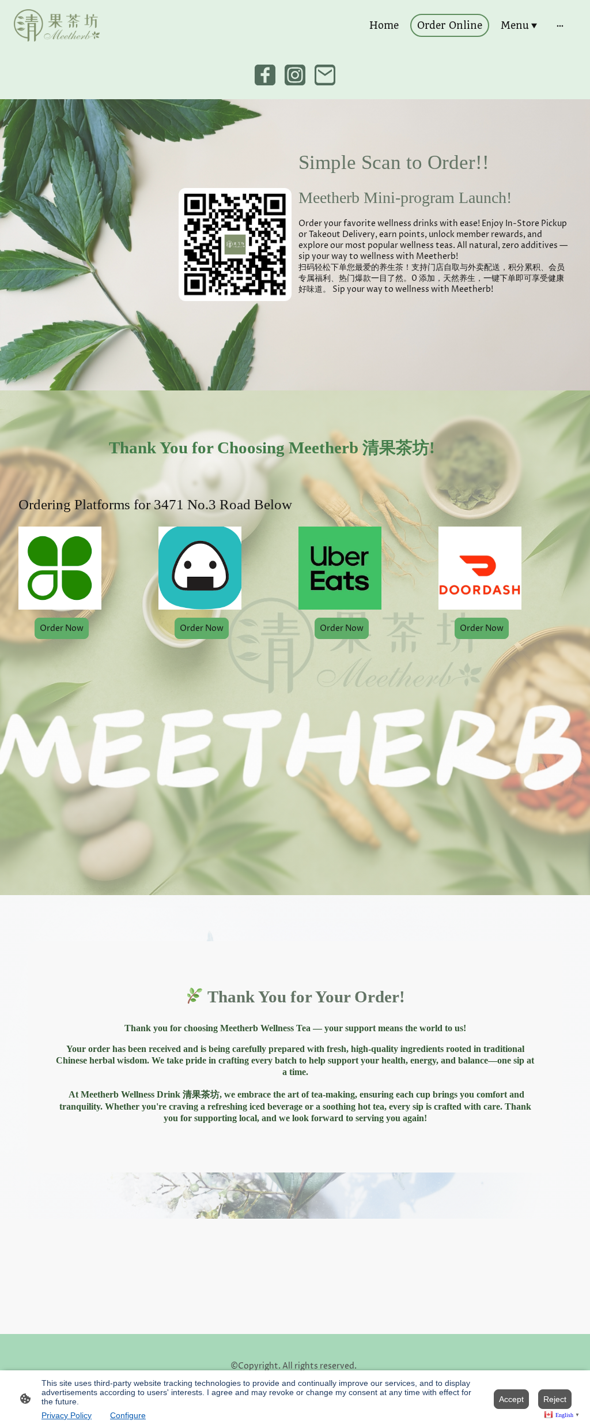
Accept (511, 1399)
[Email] (325, 75)
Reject (554, 1399)
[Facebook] (265, 75)
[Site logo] (57, 25)
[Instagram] (295, 75)
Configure (128, 1415)
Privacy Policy (66, 1415)
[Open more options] (560, 25)
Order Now (202, 628)
